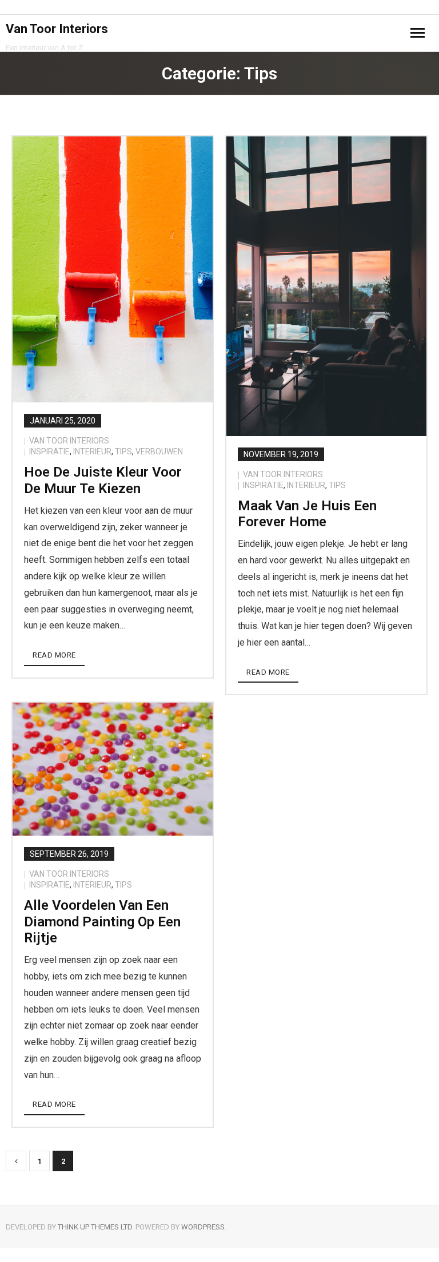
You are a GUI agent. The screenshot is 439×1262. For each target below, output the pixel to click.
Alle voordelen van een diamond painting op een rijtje (102, 921)
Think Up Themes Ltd (95, 1227)
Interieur (92, 451)
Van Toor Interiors (69, 440)
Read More (54, 655)
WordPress (203, 1227)
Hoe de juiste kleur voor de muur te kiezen (103, 480)
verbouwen (159, 451)
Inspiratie (49, 451)
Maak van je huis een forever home (307, 514)
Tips (123, 451)
